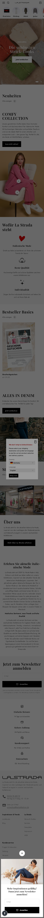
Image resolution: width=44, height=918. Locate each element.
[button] (5, 913)
